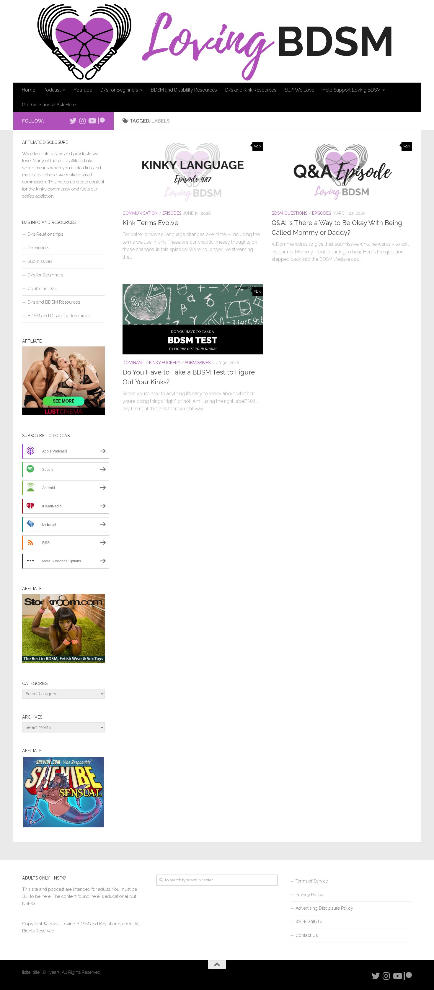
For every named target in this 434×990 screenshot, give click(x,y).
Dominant (133, 362)
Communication (140, 213)
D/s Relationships (45, 234)
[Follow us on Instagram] (82, 120)
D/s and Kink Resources (250, 90)
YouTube (83, 90)
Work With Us (309, 921)
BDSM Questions (289, 213)
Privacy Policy (309, 894)
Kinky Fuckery (164, 362)
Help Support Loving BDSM (351, 90)
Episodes (171, 213)
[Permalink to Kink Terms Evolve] (193, 172)
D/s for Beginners (119, 90)
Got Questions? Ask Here (49, 105)
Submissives (198, 362)
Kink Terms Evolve (150, 223)
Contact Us (307, 935)
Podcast (52, 90)
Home (28, 90)
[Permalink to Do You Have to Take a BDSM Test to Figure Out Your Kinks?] (193, 319)
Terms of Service (312, 881)
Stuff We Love (299, 90)
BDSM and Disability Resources (184, 90)
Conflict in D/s (41, 288)
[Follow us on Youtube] (91, 120)
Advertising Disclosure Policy (324, 908)
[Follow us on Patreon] (101, 120)
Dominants (38, 247)
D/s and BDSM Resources (53, 302)
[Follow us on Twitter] (72, 120)
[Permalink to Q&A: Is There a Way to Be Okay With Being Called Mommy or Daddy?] (342, 172)
